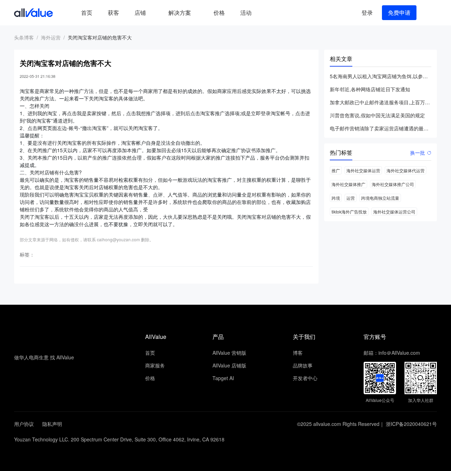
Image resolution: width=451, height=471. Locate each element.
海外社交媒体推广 (348, 184)
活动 (246, 12)
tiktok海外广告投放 (349, 212)
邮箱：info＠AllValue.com (392, 352)
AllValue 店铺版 (229, 365)
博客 (298, 352)
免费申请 (399, 12)
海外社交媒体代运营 (406, 170)
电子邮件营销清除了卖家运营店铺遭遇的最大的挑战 (380, 128)
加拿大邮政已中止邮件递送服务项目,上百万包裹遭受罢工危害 (380, 102)
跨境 (336, 198)
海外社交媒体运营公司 (394, 212)
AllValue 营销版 (229, 352)
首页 (86, 12)
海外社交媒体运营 (363, 170)
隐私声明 (52, 423)
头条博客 (24, 37)
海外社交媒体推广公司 (393, 184)
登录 (367, 12)
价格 (219, 12)
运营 (350, 198)
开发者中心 (305, 378)
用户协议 (24, 423)
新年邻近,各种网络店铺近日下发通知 (370, 89)
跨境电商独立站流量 (380, 198)
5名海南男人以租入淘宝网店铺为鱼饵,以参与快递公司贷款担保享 (380, 76)
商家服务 (155, 365)
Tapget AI (223, 378)
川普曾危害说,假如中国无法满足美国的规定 (377, 115)
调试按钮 (265, 12)
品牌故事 (303, 365)
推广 (336, 170)
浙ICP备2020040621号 (411, 423)
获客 (113, 12)
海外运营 (51, 37)
